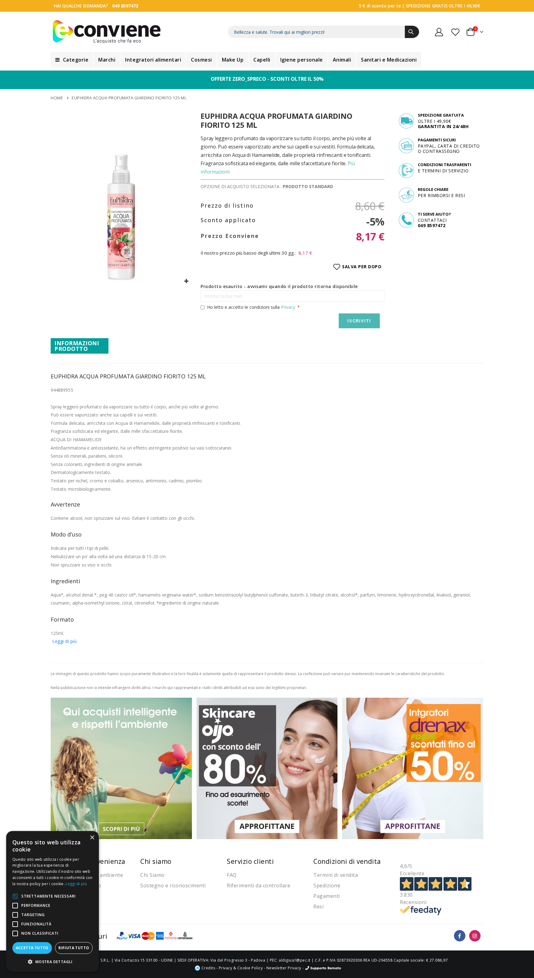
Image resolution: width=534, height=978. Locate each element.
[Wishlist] (456, 32)
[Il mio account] (439, 32)
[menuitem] (72, 59)
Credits (207, 968)
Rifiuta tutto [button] (73, 947)
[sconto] (267, 768)
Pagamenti (326, 896)
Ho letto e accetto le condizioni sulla (251, 307)
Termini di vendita (335, 875)
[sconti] (412, 768)
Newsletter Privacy (283, 968)
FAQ (232, 875)
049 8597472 (125, 6)
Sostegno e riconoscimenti (173, 885)
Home (57, 98)
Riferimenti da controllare (258, 885)
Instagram (475, 935)
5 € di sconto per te (380, 6)
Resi (318, 906)
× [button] (92, 837)
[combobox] (324, 32)
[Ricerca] (412, 32)
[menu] (267, 59)
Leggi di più (64, 641)
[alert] (52, 901)
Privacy (288, 307)
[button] (186, 281)
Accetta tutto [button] (32, 947)
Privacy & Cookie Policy (241, 968)
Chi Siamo (152, 875)
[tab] (79, 346)
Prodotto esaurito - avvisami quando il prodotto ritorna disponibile (279, 286)
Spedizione (326, 885)
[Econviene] (107, 32)
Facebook (459, 935)
